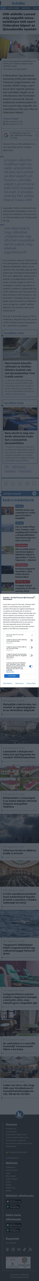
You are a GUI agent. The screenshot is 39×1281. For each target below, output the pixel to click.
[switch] (31, 640)
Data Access (19, 683)
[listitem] (19, 635)
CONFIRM (12, 676)
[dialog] (19, 640)
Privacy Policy (31, 683)
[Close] (35, 598)
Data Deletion (7, 683)
